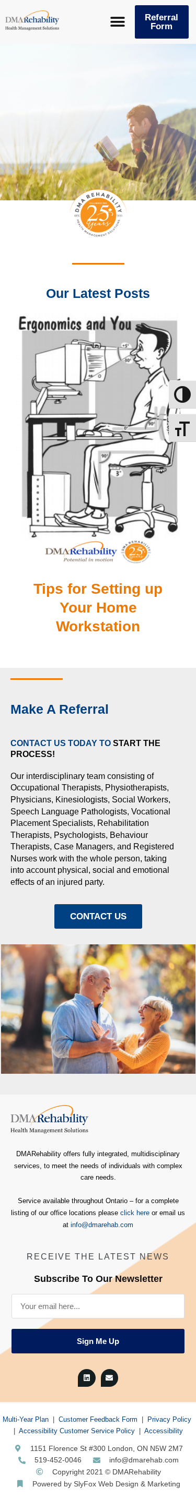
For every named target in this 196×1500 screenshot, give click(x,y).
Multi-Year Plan (26, 1419)
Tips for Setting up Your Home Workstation (98, 608)
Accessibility (163, 1431)
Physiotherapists (136, 787)
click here (134, 1213)
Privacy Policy (169, 1419)
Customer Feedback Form (98, 1419)
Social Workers (140, 799)
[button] (118, 22)
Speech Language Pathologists (68, 811)
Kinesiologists (81, 799)
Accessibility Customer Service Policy (77, 1431)
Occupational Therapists (55, 787)
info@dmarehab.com (102, 1225)
